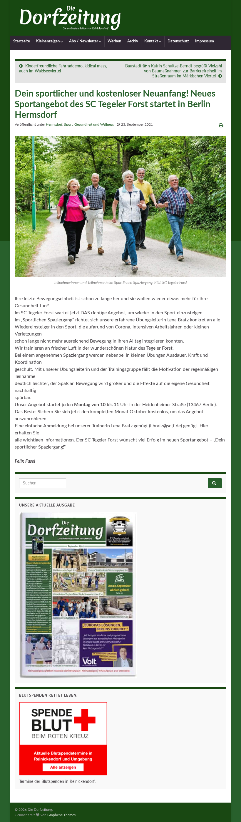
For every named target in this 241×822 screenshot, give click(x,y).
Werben (114, 41)
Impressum (204, 41)
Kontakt (151, 41)
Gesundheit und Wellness (94, 124)
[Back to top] (227, 808)
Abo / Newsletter (84, 41)
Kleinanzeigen (48, 41)
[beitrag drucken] (221, 125)
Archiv (132, 41)
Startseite (21, 41)
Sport (68, 124)
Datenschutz (178, 41)
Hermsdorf (54, 124)
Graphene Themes (61, 815)
